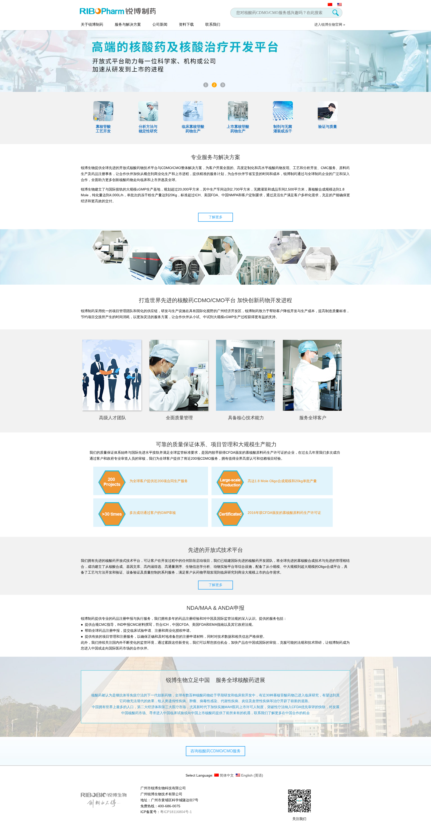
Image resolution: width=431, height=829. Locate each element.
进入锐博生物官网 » (329, 24)
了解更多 (215, 217)
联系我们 (212, 24)
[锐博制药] (120, 11)
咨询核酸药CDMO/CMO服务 (215, 751)
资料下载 (186, 24)
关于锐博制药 (92, 24)
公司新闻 (159, 24)
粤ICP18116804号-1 (176, 812)
